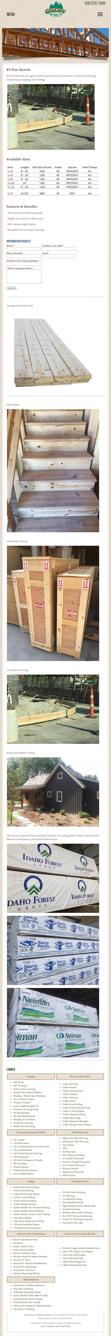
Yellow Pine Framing (24, 1089)
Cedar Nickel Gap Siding (26, 1194)
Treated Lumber (21, 1102)
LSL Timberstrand (22, 1150)
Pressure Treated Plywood (76, 1162)
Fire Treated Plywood (73, 1165)
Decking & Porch (80, 1181)
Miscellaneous (31, 1279)
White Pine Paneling (24, 1126)
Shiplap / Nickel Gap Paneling (29, 1096)
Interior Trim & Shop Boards (80, 1234)
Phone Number (15, 253)
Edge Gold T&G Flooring (75, 1138)
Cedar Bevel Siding (72, 1104)
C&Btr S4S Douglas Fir (74, 1261)
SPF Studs (18, 1082)
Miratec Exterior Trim (24, 1253)
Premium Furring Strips (26, 1109)
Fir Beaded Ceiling (72, 1199)
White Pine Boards (23, 1123)
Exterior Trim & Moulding (31, 1234)
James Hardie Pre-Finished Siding (31, 1207)
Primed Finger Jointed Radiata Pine (81, 1248)
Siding (31, 1181)
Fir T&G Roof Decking (73, 1192)
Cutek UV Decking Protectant (77, 1219)
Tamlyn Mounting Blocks (26, 1273)
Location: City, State (53, 245)
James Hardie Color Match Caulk (30, 1295)
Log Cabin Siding (22, 1217)
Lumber (11, 1069)
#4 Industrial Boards (24, 1116)
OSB (64, 1148)
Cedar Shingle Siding (24, 1204)
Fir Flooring (68, 1195)
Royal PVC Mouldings (25, 1267)
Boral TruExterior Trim (25, 1239)
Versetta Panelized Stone (26, 1224)
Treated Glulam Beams (25, 1170)
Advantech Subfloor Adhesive (29, 1285)
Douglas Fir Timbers (24, 1119)
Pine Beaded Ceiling (72, 1202)
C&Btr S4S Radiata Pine (74, 1265)
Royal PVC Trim (21, 1260)
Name (10, 245)
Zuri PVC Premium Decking (77, 1216)
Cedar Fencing (70, 1097)
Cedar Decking (70, 1084)
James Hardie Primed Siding (28, 1211)
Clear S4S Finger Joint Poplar (77, 1251)
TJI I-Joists (19, 1140)
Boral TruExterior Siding (26, 1187)
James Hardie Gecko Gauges (28, 1299)
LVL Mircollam (21, 1143)
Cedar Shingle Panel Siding (76, 1124)
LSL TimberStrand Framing (27, 1153)
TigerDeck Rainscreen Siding (28, 1221)
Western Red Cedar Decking (77, 1212)
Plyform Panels (70, 1168)
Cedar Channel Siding (73, 1114)
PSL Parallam (20, 1163)
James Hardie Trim (23, 1246)
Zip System (68, 1145)
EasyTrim (18, 1243)
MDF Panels (68, 1175)
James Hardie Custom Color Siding (31, 1214)
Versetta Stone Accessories (27, 1228)
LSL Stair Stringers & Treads (27, 1160)
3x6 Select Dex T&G (72, 1223)
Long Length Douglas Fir (26, 1106)
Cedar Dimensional (72, 1091)
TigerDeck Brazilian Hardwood (78, 1206)
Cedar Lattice (69, 1101)
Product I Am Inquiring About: (23, 260)
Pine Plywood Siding (73, 1155)
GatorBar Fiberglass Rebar (27, 1292)
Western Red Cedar (80, 1076)
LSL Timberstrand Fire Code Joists (31, 1146)
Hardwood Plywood (73, 1172)
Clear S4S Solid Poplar (74, 1255)
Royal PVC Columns (24, 1270)
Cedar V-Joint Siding (73, 1111)
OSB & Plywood (80, 1132)
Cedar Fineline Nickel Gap (76, 1107)
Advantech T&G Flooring (75, 1141)
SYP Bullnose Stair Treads (26, 1302)
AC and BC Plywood (73, 1158)
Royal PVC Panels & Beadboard (29, 1263)
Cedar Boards (69, 1087)
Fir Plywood (68, 1151)
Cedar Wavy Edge (71, 1118)
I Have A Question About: (20, 268)
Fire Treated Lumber (24, 1099)
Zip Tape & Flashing (23, 1309)
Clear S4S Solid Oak (72, 1258)
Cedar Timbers (70, 1094)
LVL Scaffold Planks (23, 1173)
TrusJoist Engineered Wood (31, 1132)
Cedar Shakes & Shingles (75, 1121)
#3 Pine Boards (21, 1113)
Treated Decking (70, 1209)
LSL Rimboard (20, 1157)
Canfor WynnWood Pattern (27, 1092)
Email (46, 253)
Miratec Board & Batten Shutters (30, 1256)
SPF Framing (20, 1085)
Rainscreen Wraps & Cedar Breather (32, 1305)
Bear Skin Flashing (23, 1289)
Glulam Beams (21, 1167)
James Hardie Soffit (23, 1250)
